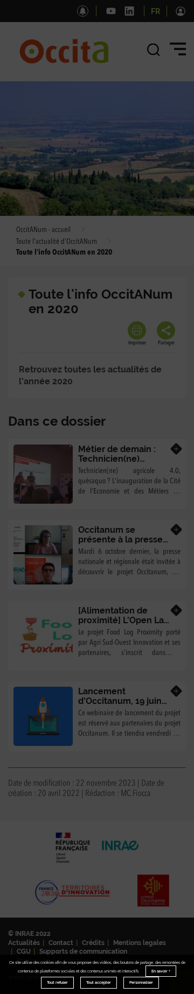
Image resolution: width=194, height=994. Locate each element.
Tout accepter (98, 982)
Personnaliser (141, 982)
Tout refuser (57, 982)
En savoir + (160, 971)
